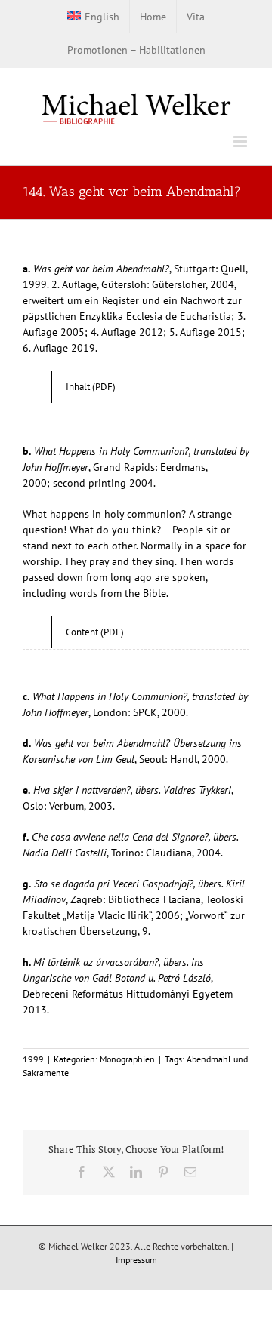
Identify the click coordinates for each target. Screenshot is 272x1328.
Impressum (136, 1259)
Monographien (127, 1059)
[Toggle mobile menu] (241, 141)
